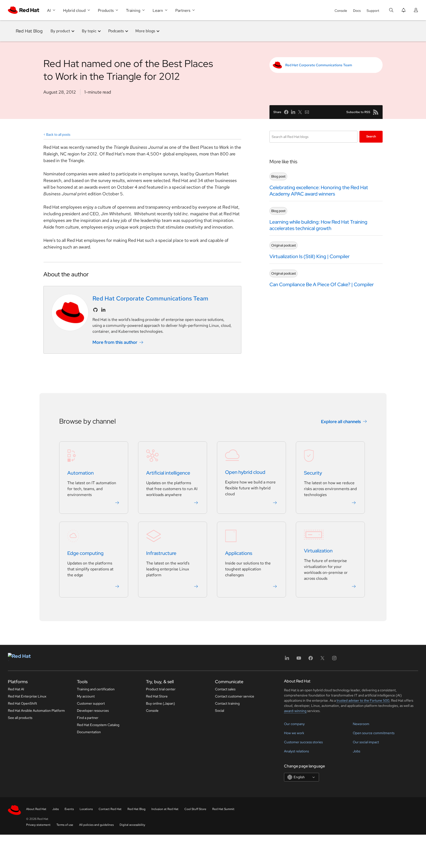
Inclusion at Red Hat (164, 809)
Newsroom (361, 724)
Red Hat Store (157, 696)
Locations (86, 809)
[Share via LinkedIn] (293, 112)
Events (69, 809)
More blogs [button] (145, 30)
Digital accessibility (132, 825)
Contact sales (225, 689)
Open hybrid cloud (245, 472)
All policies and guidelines (96, 825)
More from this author (114, 342)
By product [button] (60, 30)
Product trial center (161, 689)
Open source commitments (373, 733)
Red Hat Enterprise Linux (27, 696)
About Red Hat (36, 809)
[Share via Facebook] (286, 112)
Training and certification (96, 689)
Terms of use (64, 825)
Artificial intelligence (168, 473)
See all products (20, 717)
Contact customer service (234, 696)
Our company (294, 724)
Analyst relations (296, 751)
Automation (80, 473)
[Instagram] (334, 659)
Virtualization (318, 550)
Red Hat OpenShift (22, 703)
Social (219, 710)
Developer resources (93, 710)
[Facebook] (311, 659)
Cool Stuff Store (195, 809)
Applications (238, 553)
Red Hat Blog (29, 31)
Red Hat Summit (223, 809)
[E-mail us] (307, 112)
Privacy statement (38, 825)
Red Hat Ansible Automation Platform (36, 710)
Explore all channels (341, 421)
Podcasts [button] (116, 30)
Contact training (227, 703)
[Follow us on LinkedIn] (103, 310)
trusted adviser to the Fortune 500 (363, 700)
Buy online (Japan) (160, 703)
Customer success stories (303, 742)
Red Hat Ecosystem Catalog (98, 725)
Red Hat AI (16, 689)
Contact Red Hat (110, 809)
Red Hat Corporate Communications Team (318, 65)
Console (341, 10)
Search (371, 136)
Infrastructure (161, 553)
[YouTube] (299, 659)
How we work (294, 733)
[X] (322, 659)
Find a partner (87, 717)
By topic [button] (89, 30)
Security (313, 473)
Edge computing (85, 553)
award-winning (295, 711)
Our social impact (366, 742)
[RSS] (376, 112)
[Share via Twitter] (300, 112)
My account (86, 696)
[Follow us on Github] (95, 310)
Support (373, 10)
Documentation (89, 732)
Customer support (91, 703)
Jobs (356, 751)
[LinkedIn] (287, 659)
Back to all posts (58, 134)
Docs (357, 10)
